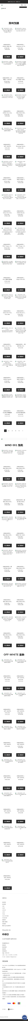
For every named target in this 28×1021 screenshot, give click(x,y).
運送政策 (4, 949)
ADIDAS (4, 910)
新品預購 (4, 904)
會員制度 (4, 923)
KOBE (3, 908)
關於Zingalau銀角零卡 (6, 925)
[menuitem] (5, 430)
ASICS (3, 912)
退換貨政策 (4, 951)
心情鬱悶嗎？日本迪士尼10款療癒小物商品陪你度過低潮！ (13, 977)
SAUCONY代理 (5, 915)
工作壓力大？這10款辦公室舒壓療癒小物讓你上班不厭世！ (13, 994)
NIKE (3, 906)
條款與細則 (4, 947)
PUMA (3, 914)
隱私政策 (4, 945)
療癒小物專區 (4, 921)
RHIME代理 (4, 917)
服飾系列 (4, 919)
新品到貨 (4, 902)
